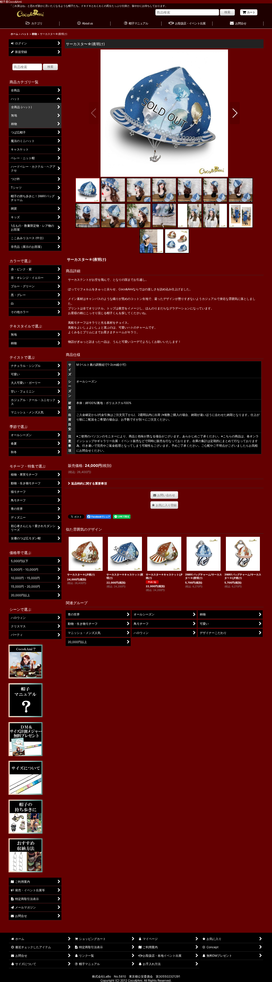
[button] (94, 113)
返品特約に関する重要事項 (89, 483)
